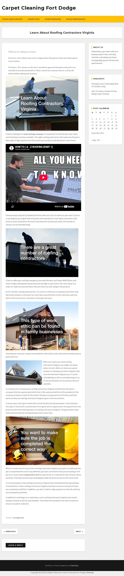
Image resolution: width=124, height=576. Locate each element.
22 (112, 125)
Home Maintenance (75, 19)
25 (96, 128)
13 (104, 122)
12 (100, 122)
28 (108, 128)
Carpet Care (33, 19)
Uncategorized (18, 518)
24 (92, 128)
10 (92, 122)
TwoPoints (74, 565)
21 (108, 125)
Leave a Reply (15, 545)
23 (116, 125)
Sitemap (90, 572)
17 (92, 125)
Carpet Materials (53, 19)
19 (100, 125)
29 (112, 128)
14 (108, 122)
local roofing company (33, 134)
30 (116, 128)
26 (100, 128)
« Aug (94, 140)
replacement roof (31, 474)
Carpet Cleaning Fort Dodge (39, 8)
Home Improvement (12, 19)
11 (96, 122)
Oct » (99, 140)
